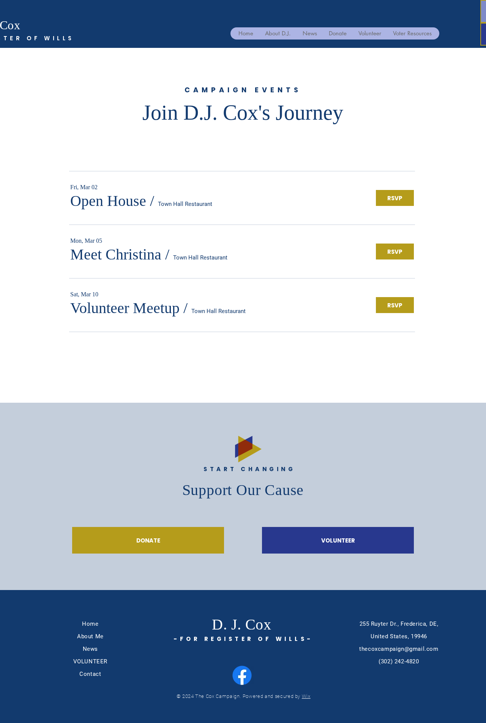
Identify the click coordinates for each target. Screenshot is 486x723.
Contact (90, 674)
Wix (306, 696)
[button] (108, 201)
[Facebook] (242, 675)
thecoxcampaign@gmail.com (398, 648)
